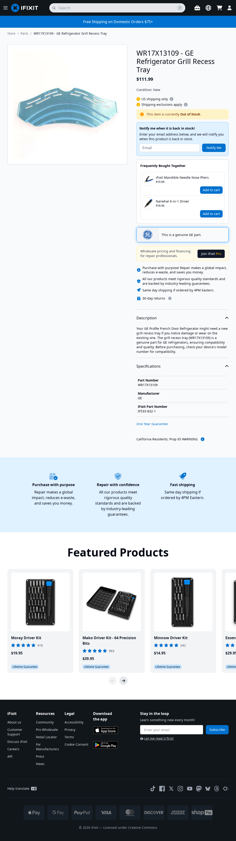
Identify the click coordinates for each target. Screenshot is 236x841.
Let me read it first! (159, 738)
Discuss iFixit (17, 741)
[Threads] (216, 788)
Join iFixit (211, 253)
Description (146, 318)
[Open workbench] (197, 7)
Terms (69, 737)
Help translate (18, 788)
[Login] (229, 8)
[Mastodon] (199, 788)
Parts (24, 33)
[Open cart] (219, 7)
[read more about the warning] (202, 439)
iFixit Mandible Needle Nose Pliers (182, 177)
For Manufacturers (47, 746)
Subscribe (217, 729)
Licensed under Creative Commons (130, 827)
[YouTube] (189, 788)
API (9, 756)
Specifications (148, 366)
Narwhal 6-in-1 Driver (172, 201)
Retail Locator (46, 737)
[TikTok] (153, 788)
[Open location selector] (208, 7)
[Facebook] (162, 788)
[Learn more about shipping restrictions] (171, 99)
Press (40, 756)
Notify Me (213, 147)
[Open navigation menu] (5, 7)
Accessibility (74, 722)
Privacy (70, 729)
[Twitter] (171, 788)
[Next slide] (123, 681)
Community (45, 722)
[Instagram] (180, 788)
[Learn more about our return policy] (170, 298)
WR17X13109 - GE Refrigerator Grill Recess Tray (70, 33)
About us (14, 722)
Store (11, 33)
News (40, 764)
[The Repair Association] (226, 788)
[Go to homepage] (26, 8)
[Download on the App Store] (105, 730)
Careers (13, 749)
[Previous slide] (112, 681)
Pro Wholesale (47, 729)
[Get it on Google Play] (105, 744)
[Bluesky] (207, 788)
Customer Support (14, 731)
